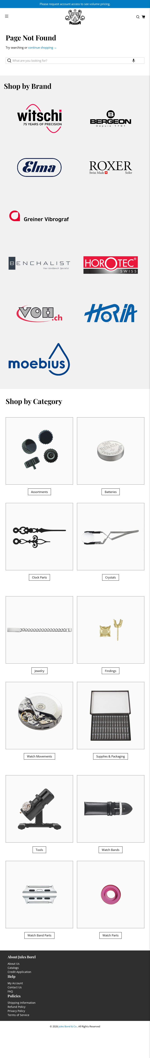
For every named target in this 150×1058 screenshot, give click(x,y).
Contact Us (15, 987)
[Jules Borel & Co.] (75, 17)
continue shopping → (42, 47)
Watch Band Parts (39, 935)
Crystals (110, 577)
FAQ (10, 991)
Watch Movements (39, 756)
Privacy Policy (16, 1011)
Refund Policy (16, 1007)
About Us (14, 963)
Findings (110, 671)
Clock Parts (39, 577)
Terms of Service (18, 1015)
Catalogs (13, 968)
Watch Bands (110, 850)
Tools (39, 850)
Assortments (39, 492)
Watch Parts (111, 935)
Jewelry (39, 671)
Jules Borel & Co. (68, 1026)
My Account (15, 983)
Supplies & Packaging (110, 756)
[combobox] (75, 60)
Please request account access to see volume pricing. (75, 4)
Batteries (111, 492)
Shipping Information (22, 1003)
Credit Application (19, 972)
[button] (133, 60)
